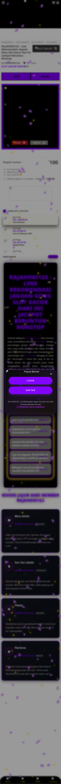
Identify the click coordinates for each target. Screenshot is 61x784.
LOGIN (30, 380)
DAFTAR (30, 390)
